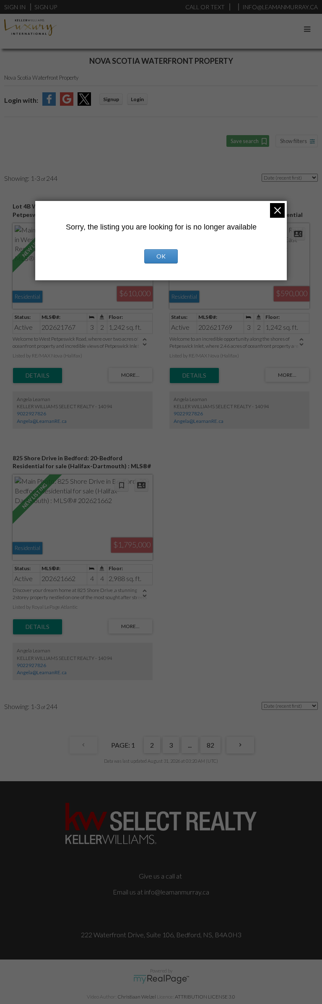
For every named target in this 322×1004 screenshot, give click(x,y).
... (190, 745)
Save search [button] (245, 141)
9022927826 (31, 413)
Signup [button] (111, 99)
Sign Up (45, 6)
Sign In (15, 6)
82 (210, 745)
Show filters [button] (293, 141)
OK (161, 256)
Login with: (21, 100)
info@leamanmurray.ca (176, 892)
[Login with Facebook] (49, 103)
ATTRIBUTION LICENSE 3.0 (205, 997)
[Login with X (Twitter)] (84, 103)
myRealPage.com (161, 979)
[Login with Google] (66, 103)
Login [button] (137, 99)
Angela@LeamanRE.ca (42, 421)
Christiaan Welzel (136, 997)
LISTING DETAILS (37, 375)
